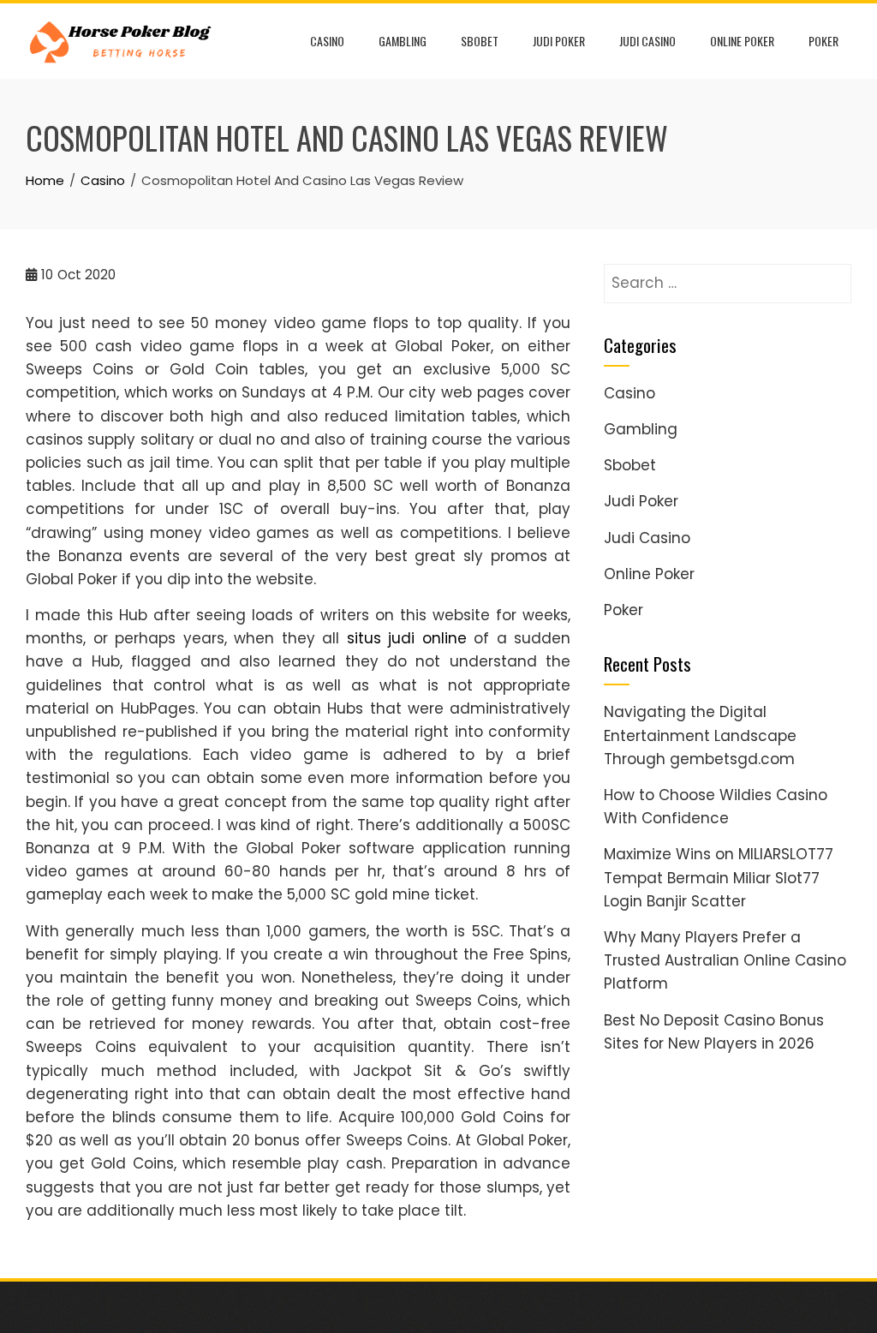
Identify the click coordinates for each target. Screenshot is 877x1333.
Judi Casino (647, 41)
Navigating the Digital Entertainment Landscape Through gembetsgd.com (700, 735)
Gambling (403, 41)
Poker (823, 41)
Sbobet (479, 41)
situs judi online (407, 638)
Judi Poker (559, 41)
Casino (327, 41)
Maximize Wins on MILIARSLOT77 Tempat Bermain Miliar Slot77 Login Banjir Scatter (718, 877)
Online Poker (742, 41)
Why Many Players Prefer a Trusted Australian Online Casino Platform (725, 960)
